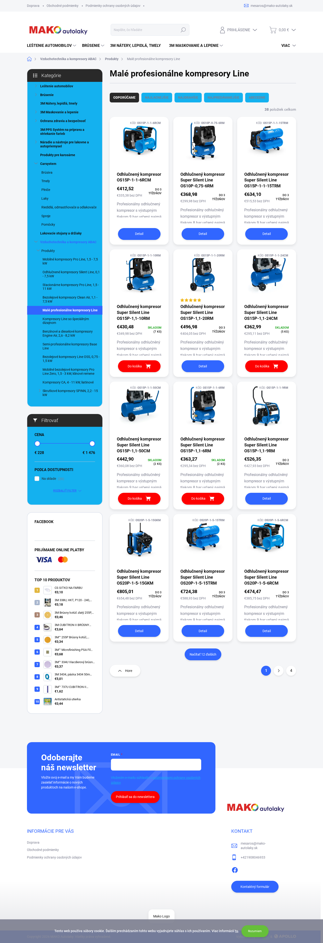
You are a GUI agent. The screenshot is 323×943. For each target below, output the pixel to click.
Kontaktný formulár (254, 887)
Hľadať (183, 30)
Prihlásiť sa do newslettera (135, 797)
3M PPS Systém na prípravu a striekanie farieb (62, 132)
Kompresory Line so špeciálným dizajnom (66, 321)
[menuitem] (52, 46)
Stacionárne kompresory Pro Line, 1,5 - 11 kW (71, 287)
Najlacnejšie (157, 97)
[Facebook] (234, 869)
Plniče (45, 190)
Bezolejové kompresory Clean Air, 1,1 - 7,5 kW (70, 299)
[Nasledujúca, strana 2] (279, 671)
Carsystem (48, 164)
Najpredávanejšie (223, 97)
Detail (139, 234)
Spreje (45, 216)
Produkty (48, 251)
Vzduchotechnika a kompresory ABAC (68, 242)
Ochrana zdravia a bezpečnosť (63, 121)
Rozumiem (255, 931)
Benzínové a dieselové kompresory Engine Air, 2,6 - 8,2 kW (68, 333)
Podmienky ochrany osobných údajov (113, 6)
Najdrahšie (188, 97)
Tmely (45, 181)
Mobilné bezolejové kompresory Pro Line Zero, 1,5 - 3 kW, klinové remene (68, 371)
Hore (128, 671)
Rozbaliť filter (65, 490)
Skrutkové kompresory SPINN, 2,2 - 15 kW (70, 393)
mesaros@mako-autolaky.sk (253, 846)
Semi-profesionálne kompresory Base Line (70, 346)
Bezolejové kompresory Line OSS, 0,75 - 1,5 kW (71, 359)
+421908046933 (253, 857)
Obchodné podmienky (63, 6)
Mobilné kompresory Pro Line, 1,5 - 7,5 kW (70, 261)
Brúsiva (46, 172)
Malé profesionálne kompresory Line (70, 310)
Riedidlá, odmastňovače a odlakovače (68, 207)
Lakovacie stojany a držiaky (61, 233)
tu (236, 931)
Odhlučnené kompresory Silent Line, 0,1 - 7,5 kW (71, 274)
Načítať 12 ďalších (203, 654)
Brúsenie (47, 95)
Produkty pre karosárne (57, 155)
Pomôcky (48, 224)
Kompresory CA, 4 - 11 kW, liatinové (68, 382)
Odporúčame (124, 97)
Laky (44, 198)
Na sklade (52, 479)
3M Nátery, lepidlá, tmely (58, 103)
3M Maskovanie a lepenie (59, 112)
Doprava (33, 6)
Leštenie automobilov (56, 86)
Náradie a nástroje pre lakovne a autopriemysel (64, 144)
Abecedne (257, 97)
